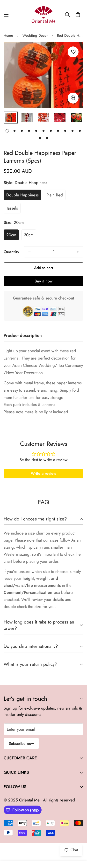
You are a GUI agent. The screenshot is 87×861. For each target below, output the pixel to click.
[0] (77, 14)
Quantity (11, 252)
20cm (12, 236)
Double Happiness (23, 196)
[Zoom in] (73, 98)
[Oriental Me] (43, 14)
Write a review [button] (43, 473)
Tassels (13, 209)
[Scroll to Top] (78, 835)
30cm (30, 236)
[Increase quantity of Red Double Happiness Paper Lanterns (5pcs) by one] (77, 251)
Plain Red (55, 196)
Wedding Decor (35, 35)
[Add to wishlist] (73, 51)
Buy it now (43, 281)
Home (8, 35)
